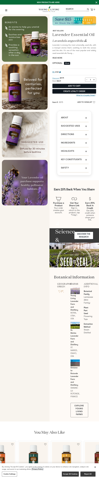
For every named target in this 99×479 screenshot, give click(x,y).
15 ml (67, 63)
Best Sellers (58, 31)
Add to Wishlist (84, 102)
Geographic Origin (61, 285)
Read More (57, 58)
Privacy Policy (37, 469)
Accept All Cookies (70, 474)
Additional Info (87, 285)
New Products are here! (48, 2)
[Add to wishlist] (45, 444)
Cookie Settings (10, 474)
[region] (49, 471)
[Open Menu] (6, 10)
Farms (74, 284)
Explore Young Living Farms (79, 410)
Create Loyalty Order (74, 91)
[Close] (95, 467)
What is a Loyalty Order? (85, 95)
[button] (87, 9)
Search (69, 9)
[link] (85, 41)
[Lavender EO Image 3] (25, 87)
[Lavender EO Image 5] (25, 182)
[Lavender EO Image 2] (25, 39)
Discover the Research (83, 235)
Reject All (88, 474)
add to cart (74, 86)
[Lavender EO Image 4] (25, 135)
